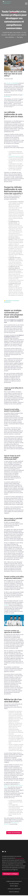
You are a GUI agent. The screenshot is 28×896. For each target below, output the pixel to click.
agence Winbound (19, 858)
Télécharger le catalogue (10, 874)
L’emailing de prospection (15, 156)
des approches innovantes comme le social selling (13, 786)
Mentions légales (14, 885)
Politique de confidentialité (14, 888)
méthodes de (12, 83)
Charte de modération (14, 891)
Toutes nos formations (14, 832)
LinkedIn (6, 605)
